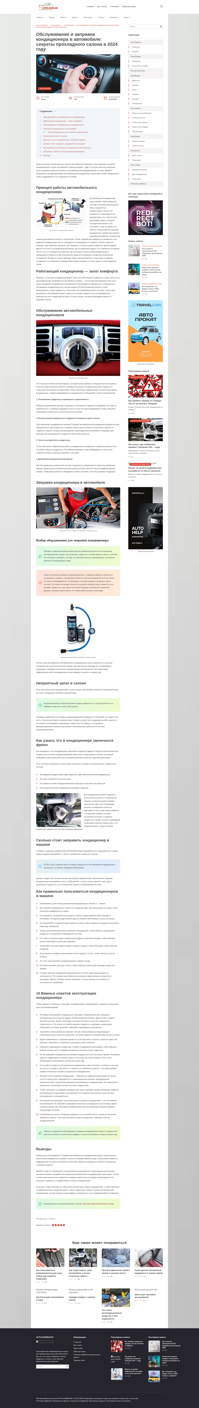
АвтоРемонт (135, 76)
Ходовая (135, 99)
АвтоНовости (136, 42)
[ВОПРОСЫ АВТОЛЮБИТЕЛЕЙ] (145, 430)
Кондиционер (42, 1219)
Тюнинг (101, 17)
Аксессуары (87, 17)
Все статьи (102, 7)
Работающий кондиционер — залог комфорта (62, 121)
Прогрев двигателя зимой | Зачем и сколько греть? (116, 1271)
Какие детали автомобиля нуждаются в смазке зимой (148, 1271)
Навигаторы (136, 179)
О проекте (114, 7)
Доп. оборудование (139, 174)
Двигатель (136, 80)
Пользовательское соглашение (118, 1401)
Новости (40, 17)
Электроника (137, 103)
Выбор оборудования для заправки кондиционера (68, 132)
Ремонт (63, 17)
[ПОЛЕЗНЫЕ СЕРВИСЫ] (145, 386)
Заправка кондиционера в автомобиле (59, 129)
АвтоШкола (114, 17)
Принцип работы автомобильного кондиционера (64, 117)
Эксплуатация (45, 88)
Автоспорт (136, 47)
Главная (90, 7)
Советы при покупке (139, 122)
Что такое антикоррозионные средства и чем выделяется (112, 1314)
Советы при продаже (140, 127)
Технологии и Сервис (140, 66)
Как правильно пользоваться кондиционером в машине (67, 148)
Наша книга (136, 160)
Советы (75, 17)
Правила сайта (79, 1360)
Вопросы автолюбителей (141, 113)
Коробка (135, 85)
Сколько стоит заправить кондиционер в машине (64, 144)
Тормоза (135, 94)
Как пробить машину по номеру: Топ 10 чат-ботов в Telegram (145, 402)
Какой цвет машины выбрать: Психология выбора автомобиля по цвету (151, 271)
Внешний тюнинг (138, 141)
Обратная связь (129, 7)
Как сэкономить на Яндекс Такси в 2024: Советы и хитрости (150, 289)
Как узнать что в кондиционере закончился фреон (64, 140)
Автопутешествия (138, 71)
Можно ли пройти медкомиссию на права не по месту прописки (144, 469)
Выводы (46, 155)
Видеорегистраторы (139, 170)
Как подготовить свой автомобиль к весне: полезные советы (80, 1273)
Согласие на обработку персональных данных (88, 1401)
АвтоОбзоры (136, 56)
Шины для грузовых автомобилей (145, 1295)
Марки (126, 17)
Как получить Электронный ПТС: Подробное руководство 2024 (152, 252)
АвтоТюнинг (135, 136)
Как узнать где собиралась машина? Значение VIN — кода (144, 445)
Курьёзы (135, 51)
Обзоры (52, 17)
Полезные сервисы (138, 184)
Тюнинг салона (138, 146)
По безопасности (138, 118)
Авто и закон (137, 155)
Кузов (134, 90)
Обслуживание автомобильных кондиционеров (63, 125)
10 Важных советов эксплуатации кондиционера (64, 152)
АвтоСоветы (135, 108)
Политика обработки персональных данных (87, 1356)
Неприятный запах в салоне (55, 136)
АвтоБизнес (136, 61)
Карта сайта (78, 1348)
